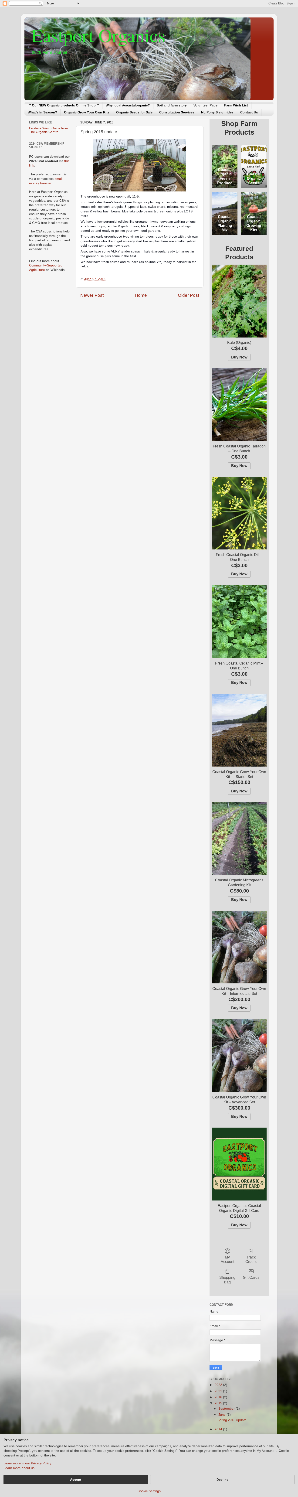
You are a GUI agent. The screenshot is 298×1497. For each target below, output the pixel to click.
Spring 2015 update (232, 1420)
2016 (219, 1397)
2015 (219, 1403)
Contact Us (249, 112)
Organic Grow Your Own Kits (86, 112)
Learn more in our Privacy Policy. (27, 1463)
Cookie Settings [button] (149, 1491)
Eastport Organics (98, 35)
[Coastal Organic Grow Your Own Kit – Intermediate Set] (239, 947)
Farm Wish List (236, 105)
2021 (219, 1391)
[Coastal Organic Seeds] (254, 155)
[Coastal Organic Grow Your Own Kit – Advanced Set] (239, 1055)
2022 (219, 1385)
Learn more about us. (19, 1468)
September (227, 1408)
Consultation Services (176, 112)
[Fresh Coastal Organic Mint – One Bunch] (239, 621)
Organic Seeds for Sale (134, 112)
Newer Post (92, 295)
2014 (219, 1429)
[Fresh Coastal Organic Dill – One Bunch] (239, 513)
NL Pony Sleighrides (217, 112)
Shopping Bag (227, 1279)
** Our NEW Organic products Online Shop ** (64, 105)
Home (141, 295)
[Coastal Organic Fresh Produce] (224, 155)
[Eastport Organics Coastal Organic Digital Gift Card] (239, 1164)
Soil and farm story (172, 105)
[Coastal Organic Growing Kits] (254, 202)
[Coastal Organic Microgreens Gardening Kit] (239, 838)
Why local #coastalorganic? (128, 105)
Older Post (188, 295)
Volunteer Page (205, 105)
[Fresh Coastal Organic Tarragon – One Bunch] (239, 404)
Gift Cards (251, 1277)
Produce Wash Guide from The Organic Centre (48, 130)
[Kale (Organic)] (239, 301)
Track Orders (251, 1259)
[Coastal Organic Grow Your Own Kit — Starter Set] (239, 730)
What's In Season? (42, 112)
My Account (227, 1259)
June (222, 1414)
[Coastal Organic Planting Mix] (224, 202)
